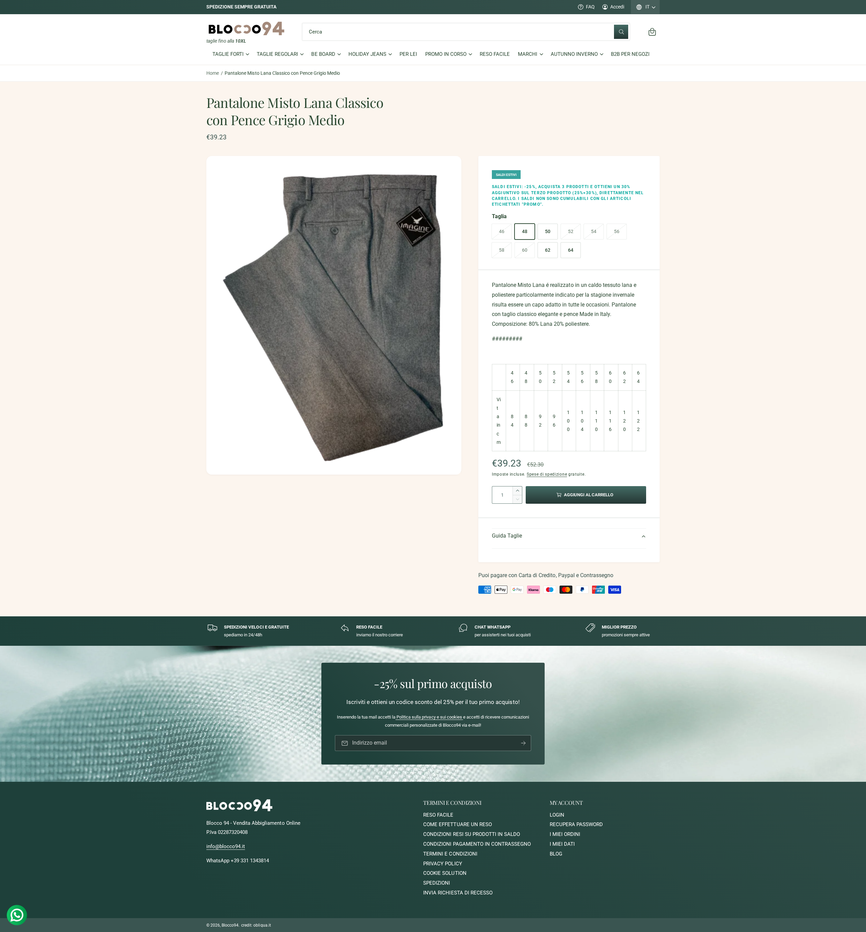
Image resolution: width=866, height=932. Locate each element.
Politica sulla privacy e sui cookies (429, 717)
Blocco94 (230, 925)
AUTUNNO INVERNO (574, 54)
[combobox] (466, 32)
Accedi (617, 6)
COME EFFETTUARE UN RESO (457, 824)
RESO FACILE (438, 815)
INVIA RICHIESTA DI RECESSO (457, 893)
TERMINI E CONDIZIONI (450, 854)
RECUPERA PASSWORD (576, 824)
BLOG (556, 854)
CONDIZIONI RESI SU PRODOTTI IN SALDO (471, 834)
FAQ (590, 6)
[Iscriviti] (523, 743)
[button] (652, 32)
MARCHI (527, 54)
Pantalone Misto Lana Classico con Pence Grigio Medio (282, 73)
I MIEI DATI (562, 844)
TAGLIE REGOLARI (277, 54)
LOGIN (557, 815)
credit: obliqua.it (256, 925)
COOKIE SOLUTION (444, 873)
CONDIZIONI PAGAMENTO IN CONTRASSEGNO (477, 844)
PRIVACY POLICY (442, 864)
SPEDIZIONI (436, 883)
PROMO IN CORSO (445, 54)
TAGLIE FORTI (228, 54)
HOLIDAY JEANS (367, 54)
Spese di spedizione (547, 474)
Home (212, 73)
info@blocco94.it (225, 846)
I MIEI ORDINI (565, 834)
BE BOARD (323, 54)
